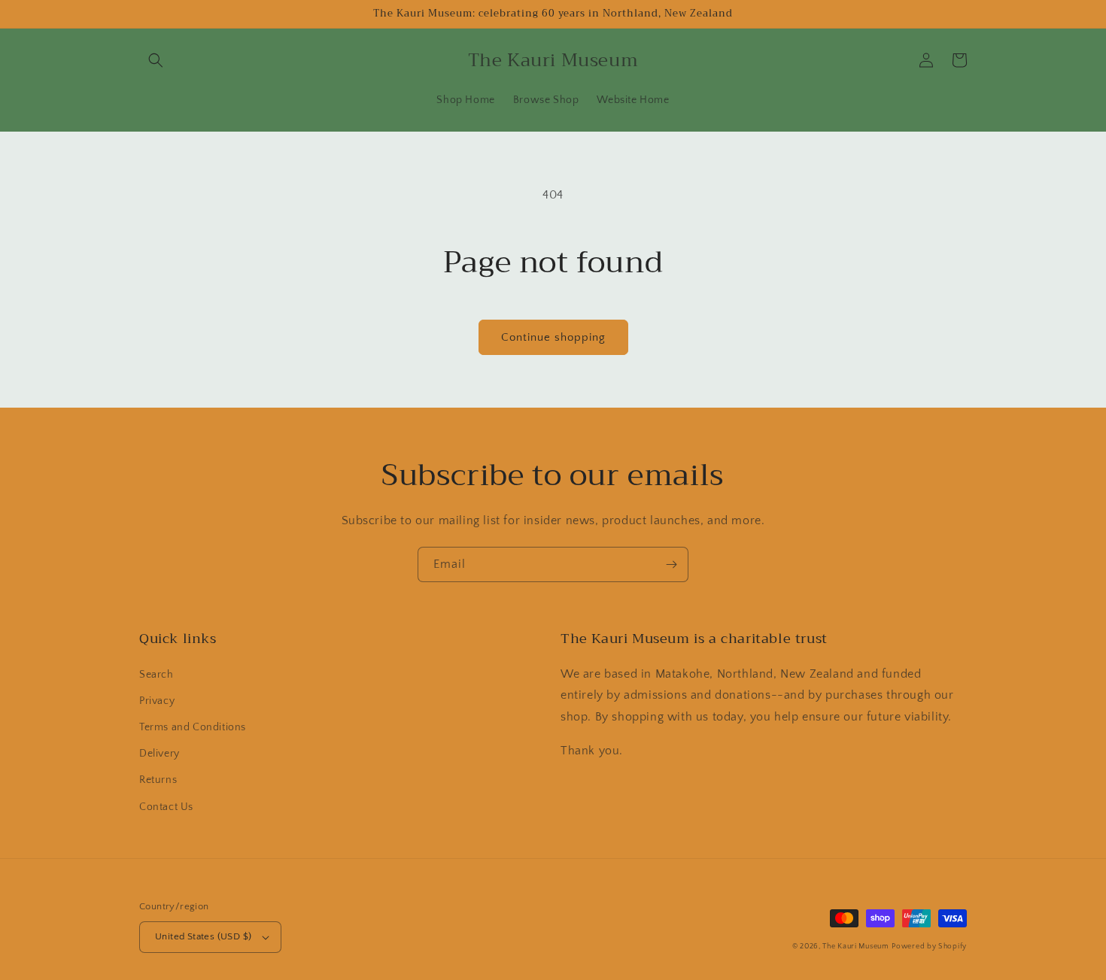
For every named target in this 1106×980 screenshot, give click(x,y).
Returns (158, 780)
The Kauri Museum (855, 946)
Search (156, 675)
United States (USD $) (203, 936)
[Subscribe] (671, 564)
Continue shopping (553, 337)
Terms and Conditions (192, 727)
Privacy (157, 701)
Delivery (159, 754)
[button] (155, 60)
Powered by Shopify (929, 946)
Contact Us (166, 807)
